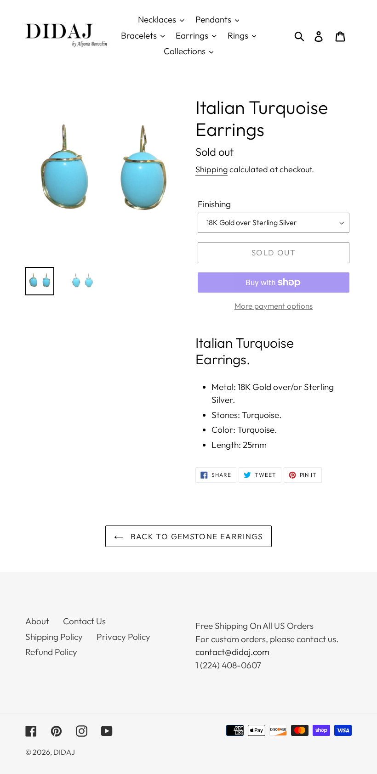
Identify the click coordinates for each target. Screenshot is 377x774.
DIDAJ (64, 752)
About (37, 621)
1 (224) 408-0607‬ (228, 665)
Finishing (214, 203)
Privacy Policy (123, 636)
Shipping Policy (54, 636)
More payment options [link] (273, 306)
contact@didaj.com (232, 651)
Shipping (211, 169)
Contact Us (84, 621)
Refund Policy (51, 651)
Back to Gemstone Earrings (195, 536)
